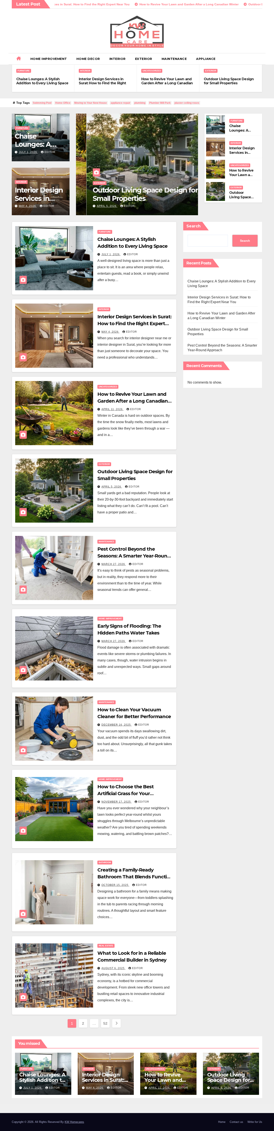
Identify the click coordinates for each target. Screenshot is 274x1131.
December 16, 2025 (116, 724)
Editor (50, 152)
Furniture (24, 71)
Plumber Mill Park (160, 102)
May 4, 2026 (28, 206)
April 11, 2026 (112, 409)
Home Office (62, 102)
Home (221, 1122)
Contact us (236, 1122)
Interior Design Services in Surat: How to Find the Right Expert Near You (102, 83)
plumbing (139, 102)
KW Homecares (74, 1122)
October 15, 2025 (115, 884)
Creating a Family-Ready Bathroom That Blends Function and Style (135, 876)
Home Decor (88, 59)
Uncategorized (152, 71)
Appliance (206, 59)
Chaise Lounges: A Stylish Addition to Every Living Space (42, 81)
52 (105, 1023)
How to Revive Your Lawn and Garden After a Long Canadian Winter (167, 83)
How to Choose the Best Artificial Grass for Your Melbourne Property (125, 793)
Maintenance (174, 59)
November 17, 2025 (116, 801)
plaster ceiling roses (186, 102)
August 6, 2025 (113, 968)
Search (193, 226)
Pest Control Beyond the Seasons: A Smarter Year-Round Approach (133, 556)
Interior (117, 59)
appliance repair (120, 102)
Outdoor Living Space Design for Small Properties (229, 81)
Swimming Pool (42, 102)
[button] (260, 59)
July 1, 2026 (28, 152)
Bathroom (105, 862)
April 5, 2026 (96, 206)
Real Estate (106, 945)
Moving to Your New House (90, 102)
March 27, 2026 (113, 564)
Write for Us (254, 1122)
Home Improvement (48, 59)
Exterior (143, 59)
